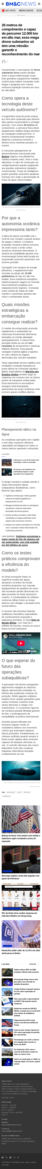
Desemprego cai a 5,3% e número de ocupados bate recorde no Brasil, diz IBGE (26, 1042)
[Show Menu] (3, 4)
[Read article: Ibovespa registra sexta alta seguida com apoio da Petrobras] (21, 859)
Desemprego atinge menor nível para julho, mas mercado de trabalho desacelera (26, 981)
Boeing (5, 156)
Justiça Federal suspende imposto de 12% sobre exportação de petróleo (27, 991)
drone (19, 792)
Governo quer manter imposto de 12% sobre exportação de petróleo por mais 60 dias (27, 1032)
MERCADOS (26, 10)
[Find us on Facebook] (18, 1157)
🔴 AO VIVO (9, 10)
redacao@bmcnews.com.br (11, 1125)
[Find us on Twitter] (14, 1157)
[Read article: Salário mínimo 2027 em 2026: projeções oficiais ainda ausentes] (7, 972)
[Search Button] (39, 4)
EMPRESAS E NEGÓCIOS (11, 908)
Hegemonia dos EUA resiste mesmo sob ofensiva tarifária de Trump (26, 1022)
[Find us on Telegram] (10, 1157)
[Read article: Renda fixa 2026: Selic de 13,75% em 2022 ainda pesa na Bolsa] (21, 934)
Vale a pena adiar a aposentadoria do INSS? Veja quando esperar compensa (26, 1001)
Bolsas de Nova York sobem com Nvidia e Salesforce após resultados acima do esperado (21, 838)
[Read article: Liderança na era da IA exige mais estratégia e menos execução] (7, 462)
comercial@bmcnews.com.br (12, 1131)
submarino (6, 796)
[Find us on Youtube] (2, 1157)
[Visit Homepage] (21, 4)
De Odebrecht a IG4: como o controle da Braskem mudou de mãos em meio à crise (26, 1051)
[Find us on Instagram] (6, 1157)
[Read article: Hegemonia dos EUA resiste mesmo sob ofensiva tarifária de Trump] (7, 1023)
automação (11, 792)
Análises (32, 964)
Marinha (27, 792)
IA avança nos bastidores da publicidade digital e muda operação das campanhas (24, 471)
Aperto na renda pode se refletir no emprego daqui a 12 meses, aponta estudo (27, 1061)
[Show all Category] (38, 964)
